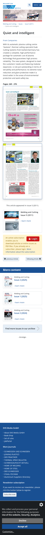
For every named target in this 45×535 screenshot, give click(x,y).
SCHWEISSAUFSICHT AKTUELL (16, 463)
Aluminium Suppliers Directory (17, 477)
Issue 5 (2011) (29, 24)
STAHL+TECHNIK (11, 474)
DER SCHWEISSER (11, 471)
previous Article (12, 259)
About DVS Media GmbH (14, 432)
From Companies (10, 40)
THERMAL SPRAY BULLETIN (15, 460)
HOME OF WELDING (12, 465)
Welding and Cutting (9, 24)
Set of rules (9, 438)
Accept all (22, 526)
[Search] (30, 5)
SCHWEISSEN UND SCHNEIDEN (17, 451)
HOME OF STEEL (11, 468)
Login (34, 238)
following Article (33, 259)
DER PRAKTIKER (10, 457)
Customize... (8, 531)
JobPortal (8, 441)
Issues (20, 24)
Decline (22, 520)
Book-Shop (8, 435)
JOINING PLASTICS (11, 454)
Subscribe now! (9, 494)
